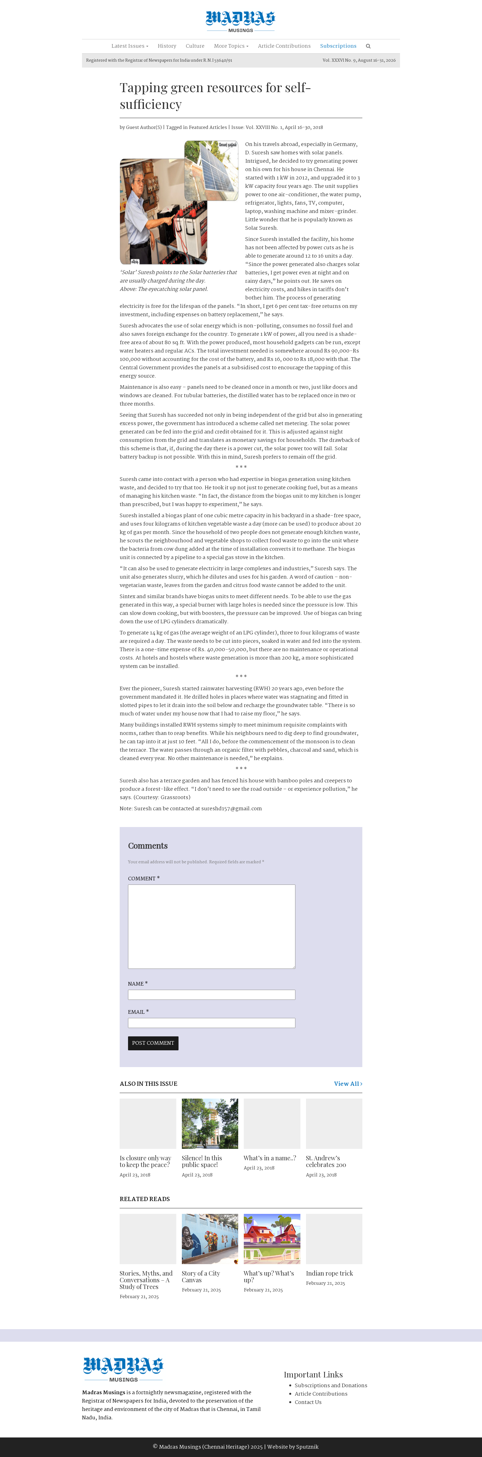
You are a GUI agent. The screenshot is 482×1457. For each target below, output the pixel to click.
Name (138, 984)
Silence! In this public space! (202, 1161)
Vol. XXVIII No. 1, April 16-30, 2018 (284, 127)
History (167, 46)
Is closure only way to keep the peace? (145, 1161)
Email (138, 1012)
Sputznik (307, 1447)
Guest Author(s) (144, 127)
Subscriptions (338, 46)
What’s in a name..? (270, 1158)
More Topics (230, 46)
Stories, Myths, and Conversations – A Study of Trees (146, 1280)
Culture (195, 46)
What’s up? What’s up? (269, 1276)
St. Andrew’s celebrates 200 (326, 1161)
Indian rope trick (329, 1273)
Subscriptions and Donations (331, 1386)
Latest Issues (129, 46)
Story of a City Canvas (201, 1276)
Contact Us (308, 1402)
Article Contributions (284, 46)
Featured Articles (208, 127)
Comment (144, 879)
